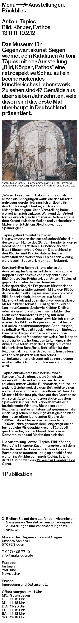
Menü (9, 4)
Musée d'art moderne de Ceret (38, 462)
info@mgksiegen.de (17, 555)
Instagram (10, 566)
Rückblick (14, 10)
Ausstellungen (46, 4)
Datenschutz (37, 584)
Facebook (10, 563)
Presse (7, 581)
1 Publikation (17, 474)
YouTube (9, 570)
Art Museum (27, 456)
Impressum (11, 584)
